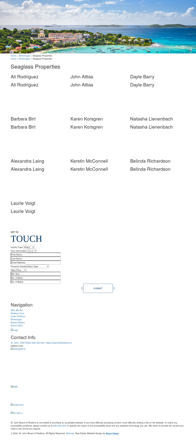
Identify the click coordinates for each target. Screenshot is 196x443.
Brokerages (73, 11)
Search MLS (115, 11)
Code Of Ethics (52, 11)
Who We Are (9, 11)
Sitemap (70, 433)
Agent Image (112, 433)
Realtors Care (30, 11)
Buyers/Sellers (94, 11)
